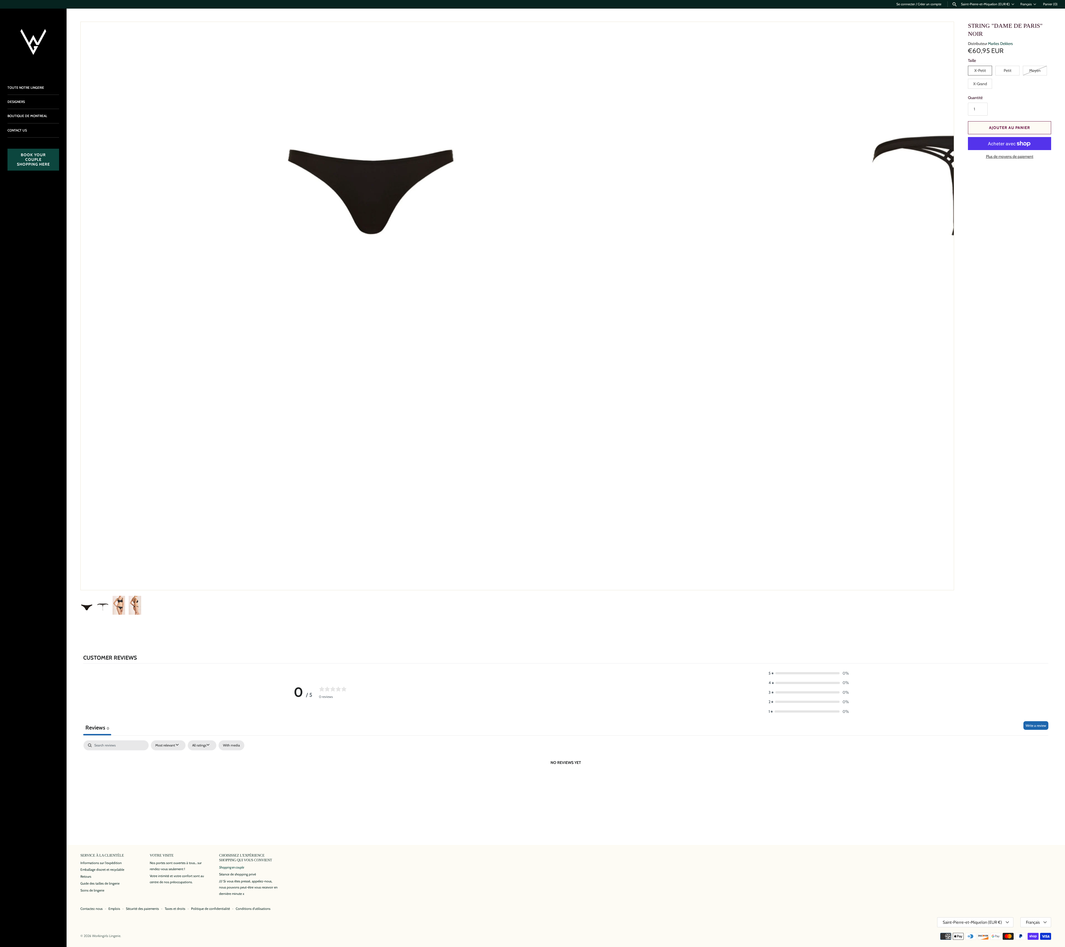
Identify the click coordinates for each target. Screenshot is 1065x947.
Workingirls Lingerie (106, 936)
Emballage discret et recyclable (102, 870)
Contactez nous (91, 909)
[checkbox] (231, 745)
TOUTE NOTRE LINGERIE (25, 88)
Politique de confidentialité (210, 909)
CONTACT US (17, 130)
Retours (85, 876)
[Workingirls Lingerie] (33, 42)
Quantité (975, 97)
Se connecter (905, 4)
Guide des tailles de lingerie (100, 883)
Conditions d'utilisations (253, 909)
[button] (942, 578)
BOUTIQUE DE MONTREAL (27, 116)
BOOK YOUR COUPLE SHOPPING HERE (33, 159)
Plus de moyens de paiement (1009, 156)
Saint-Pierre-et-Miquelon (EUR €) (985, 4)
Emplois (114, 909)
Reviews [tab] (97, 727)
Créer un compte (929, 4)
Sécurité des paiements (142, 909)
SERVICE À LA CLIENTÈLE (102, 855)
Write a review (1036, 725)
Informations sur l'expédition (101, 863)
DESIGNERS (16, 102)
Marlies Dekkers (1000, 43)
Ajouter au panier (1009, 127)
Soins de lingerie (92, 890)
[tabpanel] (565, 781)
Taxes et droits (175, 909)
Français (1026, 4)
